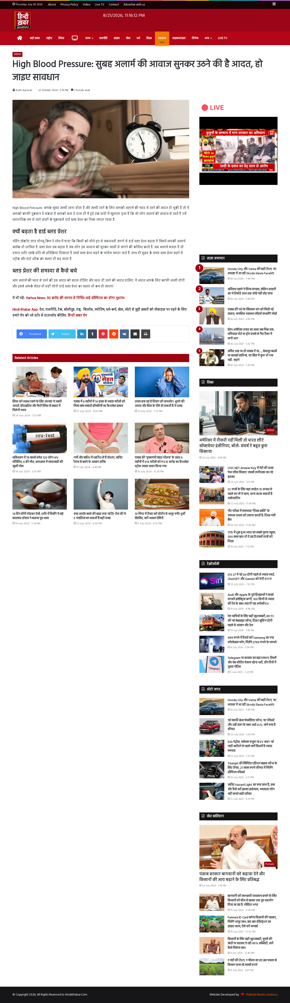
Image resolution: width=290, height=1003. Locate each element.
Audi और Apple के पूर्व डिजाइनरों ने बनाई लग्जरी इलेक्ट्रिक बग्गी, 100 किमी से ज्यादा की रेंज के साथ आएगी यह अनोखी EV (251, 599)
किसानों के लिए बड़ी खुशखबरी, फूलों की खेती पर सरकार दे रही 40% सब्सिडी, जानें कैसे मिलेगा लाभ (250, 944)
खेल (128, 38)
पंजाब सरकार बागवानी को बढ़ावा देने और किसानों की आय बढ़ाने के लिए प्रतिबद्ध (232, 877)
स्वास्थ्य (162, 38)
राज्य (87, 38)
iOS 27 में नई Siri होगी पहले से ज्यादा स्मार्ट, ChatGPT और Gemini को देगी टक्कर (251, 577)
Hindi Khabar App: (25, 309)
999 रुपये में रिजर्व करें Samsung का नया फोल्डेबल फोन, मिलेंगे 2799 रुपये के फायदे (252, 640)
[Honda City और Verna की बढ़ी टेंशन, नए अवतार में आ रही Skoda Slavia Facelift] (211, 275)
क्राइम (117, 38)
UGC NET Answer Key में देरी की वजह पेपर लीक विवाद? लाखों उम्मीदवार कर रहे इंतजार (250, 473)
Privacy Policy (69, 4)
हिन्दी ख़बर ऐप (77, 315)
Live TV (99, 4)
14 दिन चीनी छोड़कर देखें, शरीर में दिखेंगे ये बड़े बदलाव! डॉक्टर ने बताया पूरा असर (37, 516)
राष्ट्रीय (49, 38)
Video (86, 4)
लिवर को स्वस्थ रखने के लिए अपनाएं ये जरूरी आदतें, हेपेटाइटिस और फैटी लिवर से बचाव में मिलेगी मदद (37, 406)
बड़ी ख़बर (35, 38)
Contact (114, 4)
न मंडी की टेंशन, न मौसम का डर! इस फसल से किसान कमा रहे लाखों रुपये (252, 963)
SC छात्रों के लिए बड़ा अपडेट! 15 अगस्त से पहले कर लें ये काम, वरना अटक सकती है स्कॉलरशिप (250, 494)
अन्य (207, 38)
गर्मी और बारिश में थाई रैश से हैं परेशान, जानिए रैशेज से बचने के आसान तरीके (98, 460)
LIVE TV (222, 38)
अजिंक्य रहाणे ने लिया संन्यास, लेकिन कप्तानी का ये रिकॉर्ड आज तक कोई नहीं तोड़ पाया (252, 292)
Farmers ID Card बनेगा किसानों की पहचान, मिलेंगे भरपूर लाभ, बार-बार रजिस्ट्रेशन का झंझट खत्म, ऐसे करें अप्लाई (252, 922)
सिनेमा (195, 38)
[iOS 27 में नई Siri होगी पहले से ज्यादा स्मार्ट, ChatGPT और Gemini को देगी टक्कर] (211, 581)
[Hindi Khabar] (22, 20)
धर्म (138, 38)
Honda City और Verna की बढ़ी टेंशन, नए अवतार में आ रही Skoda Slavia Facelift (252, 271)
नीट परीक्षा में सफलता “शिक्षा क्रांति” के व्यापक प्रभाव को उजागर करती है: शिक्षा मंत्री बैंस (252, 515)
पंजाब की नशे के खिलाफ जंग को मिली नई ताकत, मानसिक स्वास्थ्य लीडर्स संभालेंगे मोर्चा (252, 312)
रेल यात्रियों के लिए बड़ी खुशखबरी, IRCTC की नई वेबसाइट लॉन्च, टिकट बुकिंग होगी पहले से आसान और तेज (251, 621)
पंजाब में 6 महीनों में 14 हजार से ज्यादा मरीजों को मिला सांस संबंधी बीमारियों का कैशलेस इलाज (99, 404)
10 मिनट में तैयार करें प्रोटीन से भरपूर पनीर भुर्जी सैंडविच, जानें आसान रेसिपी (160, 516)
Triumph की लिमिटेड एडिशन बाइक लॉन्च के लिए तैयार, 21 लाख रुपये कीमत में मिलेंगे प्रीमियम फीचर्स (252, 768)
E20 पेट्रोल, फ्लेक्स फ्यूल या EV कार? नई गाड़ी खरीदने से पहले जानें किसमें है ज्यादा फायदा (251, 746)
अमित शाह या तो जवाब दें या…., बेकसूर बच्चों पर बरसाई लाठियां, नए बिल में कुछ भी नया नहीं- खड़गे (252, 356)
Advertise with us (134, 4)
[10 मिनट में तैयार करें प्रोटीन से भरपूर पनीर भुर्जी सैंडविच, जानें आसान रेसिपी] (162, 494)
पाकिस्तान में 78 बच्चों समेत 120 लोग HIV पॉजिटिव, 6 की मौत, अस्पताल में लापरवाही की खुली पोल (37, 462)
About (52, 4)
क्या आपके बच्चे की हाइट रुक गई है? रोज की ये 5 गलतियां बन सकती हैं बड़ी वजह (100, 516)
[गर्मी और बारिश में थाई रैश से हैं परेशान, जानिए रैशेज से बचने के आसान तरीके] (101, 438)
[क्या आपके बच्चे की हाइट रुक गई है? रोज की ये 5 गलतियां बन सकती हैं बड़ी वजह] (101, 494)
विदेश (61, 38)
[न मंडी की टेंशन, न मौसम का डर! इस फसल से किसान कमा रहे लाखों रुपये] (211, 966)
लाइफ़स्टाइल (179, 38)
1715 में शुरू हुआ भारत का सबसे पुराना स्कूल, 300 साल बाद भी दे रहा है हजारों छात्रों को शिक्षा (252, 537)
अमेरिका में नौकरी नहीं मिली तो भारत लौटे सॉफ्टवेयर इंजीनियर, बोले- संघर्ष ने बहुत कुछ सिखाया (233, 446)
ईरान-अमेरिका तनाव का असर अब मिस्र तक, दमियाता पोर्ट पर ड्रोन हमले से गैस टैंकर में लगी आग (251, 334)
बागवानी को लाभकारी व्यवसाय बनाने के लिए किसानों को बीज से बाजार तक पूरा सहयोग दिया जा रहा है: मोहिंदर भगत (252, 900)
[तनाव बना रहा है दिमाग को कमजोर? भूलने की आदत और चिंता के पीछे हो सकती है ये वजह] (162, 382)
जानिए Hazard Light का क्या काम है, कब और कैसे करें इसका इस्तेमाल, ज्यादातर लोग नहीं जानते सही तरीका (251, 789)
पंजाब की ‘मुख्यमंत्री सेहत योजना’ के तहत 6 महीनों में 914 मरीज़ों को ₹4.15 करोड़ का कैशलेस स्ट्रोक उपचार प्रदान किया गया (161, 462)
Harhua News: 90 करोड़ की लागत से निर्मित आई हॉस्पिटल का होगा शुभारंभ (75, 298)
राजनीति (103, 38)
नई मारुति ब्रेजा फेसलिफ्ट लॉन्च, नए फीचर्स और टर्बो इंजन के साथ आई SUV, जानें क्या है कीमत (252, 725)
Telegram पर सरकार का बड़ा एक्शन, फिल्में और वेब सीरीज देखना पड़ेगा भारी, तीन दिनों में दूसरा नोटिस (252, 662)
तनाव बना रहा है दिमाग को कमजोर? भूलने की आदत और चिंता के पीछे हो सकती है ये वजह (159, 404)
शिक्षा (149, 38)
